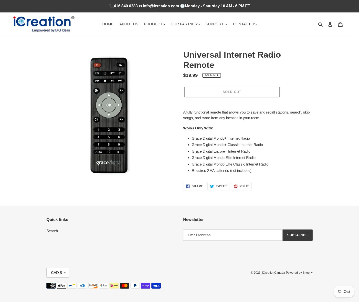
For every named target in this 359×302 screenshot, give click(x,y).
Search (52, 231)
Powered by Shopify (299, 272)
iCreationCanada (273, 272)
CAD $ (56, 273)
